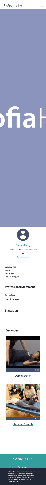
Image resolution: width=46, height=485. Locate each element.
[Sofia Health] (13, 6)
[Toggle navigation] (41, 5)
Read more (16, 481)
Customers (23, 467)
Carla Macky (23, 245)
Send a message (23, 257)
